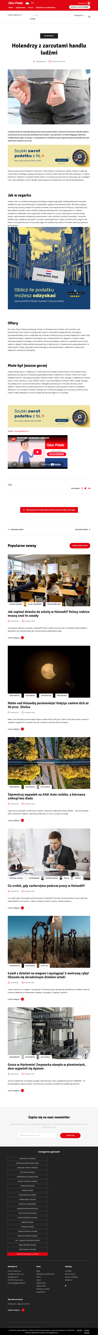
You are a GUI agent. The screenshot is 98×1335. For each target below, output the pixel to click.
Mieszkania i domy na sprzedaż (27, 1168)
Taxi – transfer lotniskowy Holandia (27, 1240)
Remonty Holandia (27, 1222)
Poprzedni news (16, 530)
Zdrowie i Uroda (16, 878)
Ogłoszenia (21, 7)
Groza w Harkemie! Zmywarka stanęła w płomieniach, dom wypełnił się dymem (17, 15)
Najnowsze (49, 36)
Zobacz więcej (14, 1310)
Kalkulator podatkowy (45, 7)
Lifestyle (44, 966)
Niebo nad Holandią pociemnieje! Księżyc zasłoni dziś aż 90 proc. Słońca (48, 705)
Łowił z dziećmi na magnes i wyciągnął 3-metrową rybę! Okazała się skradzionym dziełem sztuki (48, 975)
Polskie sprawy (15, 604)
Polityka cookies (43, 1289)
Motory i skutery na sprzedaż (27, 1181)
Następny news (81, 530)
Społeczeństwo (53, 604)
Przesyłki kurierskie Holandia (27, 1236)
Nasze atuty (70, 1274)
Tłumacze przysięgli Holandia (27, 1231)
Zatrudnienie (34, 878)
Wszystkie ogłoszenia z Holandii (27, 1254)
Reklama (68, 1280)
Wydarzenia (62, 696)
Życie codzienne (34, 604)
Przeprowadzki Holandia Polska (27, 1177)
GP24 (38, 1277)
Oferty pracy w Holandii (27, 1159)
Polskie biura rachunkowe (27, 1195)
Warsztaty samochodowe (27, 1204)
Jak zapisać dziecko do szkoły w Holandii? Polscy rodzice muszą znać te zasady (49, 614)
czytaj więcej (14, 638)
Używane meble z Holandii (27, 1199)
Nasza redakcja (71, 1277)
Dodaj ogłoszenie (79, 7)
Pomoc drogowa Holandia (27, 1245)
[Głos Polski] (15, 3)
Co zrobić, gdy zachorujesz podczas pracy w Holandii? (46, 886)
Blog (38, 1271)
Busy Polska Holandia (27, 1172)
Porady (78, 878)
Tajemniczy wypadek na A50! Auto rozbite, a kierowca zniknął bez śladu (46, 796)
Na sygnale (45, 787)
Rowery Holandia (27, 1190)
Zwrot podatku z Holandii (27, 1249)
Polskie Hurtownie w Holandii (27, 1218)
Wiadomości (14, 696)
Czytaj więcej (86, 1331)
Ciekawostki (46, 696)
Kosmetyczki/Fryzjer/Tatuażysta (27, 1209)
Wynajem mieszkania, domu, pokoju (27, 1163)
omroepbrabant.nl (21, 431)
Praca (30, 7)
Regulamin (40, 1292)
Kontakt (68, 1271)
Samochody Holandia (28, 1186)
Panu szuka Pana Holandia (27, 1213)
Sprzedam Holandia (27, 1227)
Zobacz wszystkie (79, 546)
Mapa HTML (41, 1286)
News (10, 7)
